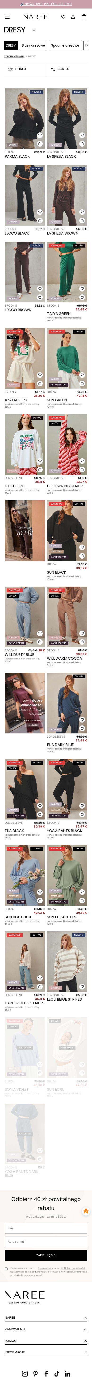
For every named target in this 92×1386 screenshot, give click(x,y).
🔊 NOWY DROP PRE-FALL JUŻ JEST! (46, 4)
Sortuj (64, 69)
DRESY (11, 45)
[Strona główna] (35, 16)
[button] (7, 17)
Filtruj (20, 69)
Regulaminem (45, 1268)
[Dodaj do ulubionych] (40, 135)
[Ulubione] (63, 17)
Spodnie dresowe (65, 45)
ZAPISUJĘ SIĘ (46, 1255)
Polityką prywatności (73, 1268)
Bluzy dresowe (33, 45)
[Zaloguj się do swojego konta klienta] (73, 17)
